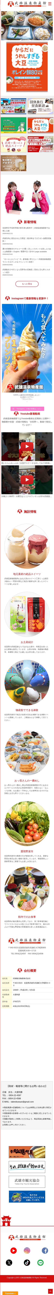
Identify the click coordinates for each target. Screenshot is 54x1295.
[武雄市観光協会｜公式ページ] (27, 1187)
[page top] (50, 1291)
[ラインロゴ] (40, 1265)
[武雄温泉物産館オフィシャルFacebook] (45, 1253)
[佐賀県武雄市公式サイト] (27, 1172)
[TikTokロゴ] (27, 1265)
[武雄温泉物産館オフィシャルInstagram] (27, 1253)
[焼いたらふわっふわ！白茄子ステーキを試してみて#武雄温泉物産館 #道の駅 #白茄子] (27, 446)
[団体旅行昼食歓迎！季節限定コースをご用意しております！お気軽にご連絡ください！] (40, 114)
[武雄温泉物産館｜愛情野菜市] (27, 846)
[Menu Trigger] (50, 4)
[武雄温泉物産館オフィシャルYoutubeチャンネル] (13, 1253)
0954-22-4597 (15, 1095)
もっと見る (27, 284)
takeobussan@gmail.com (22, 1102)
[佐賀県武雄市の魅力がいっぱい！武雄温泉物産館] (27, 1240)
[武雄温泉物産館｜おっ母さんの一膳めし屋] (27, 1158)
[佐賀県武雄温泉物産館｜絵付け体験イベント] (27, 705)
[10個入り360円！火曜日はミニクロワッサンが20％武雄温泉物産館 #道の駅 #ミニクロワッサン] (27, 479)
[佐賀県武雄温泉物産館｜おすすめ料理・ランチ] (27, 911)
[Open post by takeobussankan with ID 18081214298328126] (27, 348)
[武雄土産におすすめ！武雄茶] (27, 636)
